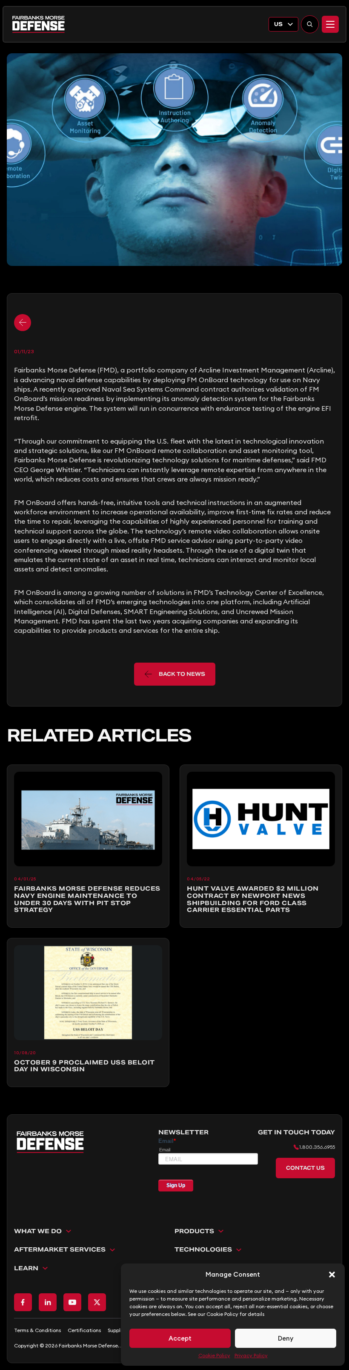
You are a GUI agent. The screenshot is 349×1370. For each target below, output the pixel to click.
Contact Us (305, 1168)
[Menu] (330, 24)
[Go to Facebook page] (23, 1302)
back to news (182, 674)
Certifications (84, 1330)
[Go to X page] (97, 1302)
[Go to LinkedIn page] (48, 1302)
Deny (285, 1338)
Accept (180, 1338)
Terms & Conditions (37, 1330)
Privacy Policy (251, 1355)
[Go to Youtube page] (72, 1302)
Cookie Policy (214, 1355)
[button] (332, 1274)
